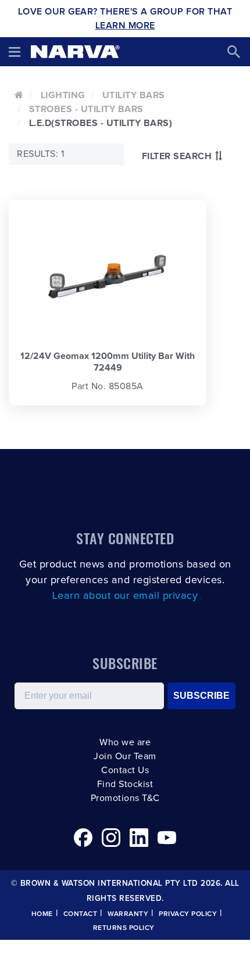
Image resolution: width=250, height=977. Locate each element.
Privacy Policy (188, 914)
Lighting (63, 95)
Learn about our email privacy (125, 596)
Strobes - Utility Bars (86, 109)
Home (42, 914)
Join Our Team (125, 756)
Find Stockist (125, 784)
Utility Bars (133, 95)
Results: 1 (40, 154)
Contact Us (125, 770)
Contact (80, 914)
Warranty (128, 914)
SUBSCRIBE (201, 696)
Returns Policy (124, 928)
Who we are (125, 742)
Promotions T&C (125, 798)
